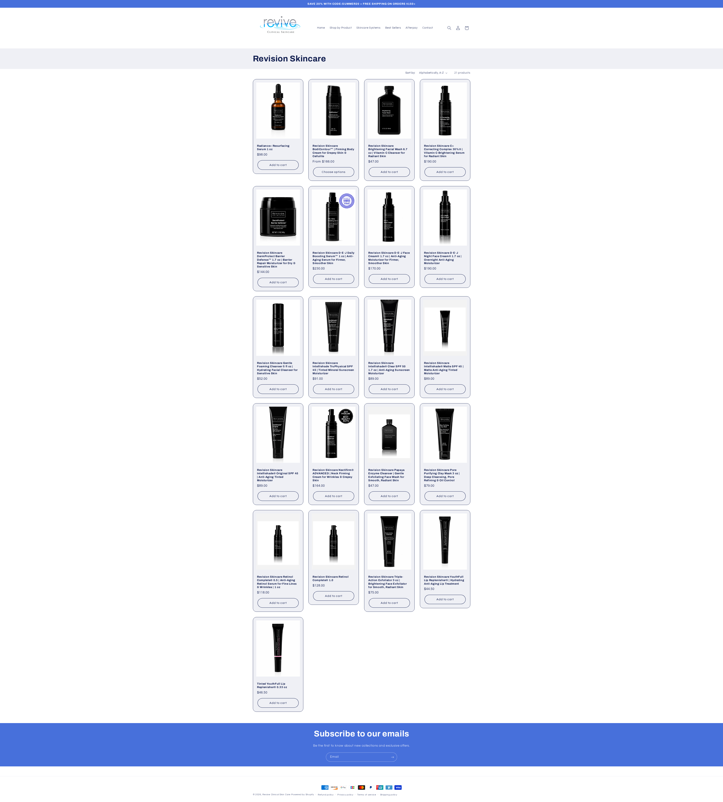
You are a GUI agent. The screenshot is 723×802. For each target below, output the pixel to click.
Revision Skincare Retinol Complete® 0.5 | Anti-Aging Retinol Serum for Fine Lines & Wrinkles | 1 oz (277, 582)
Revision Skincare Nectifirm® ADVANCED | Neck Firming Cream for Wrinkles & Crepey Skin (333, 475)
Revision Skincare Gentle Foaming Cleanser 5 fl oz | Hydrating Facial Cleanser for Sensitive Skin (277, 368)
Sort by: (410, 72)
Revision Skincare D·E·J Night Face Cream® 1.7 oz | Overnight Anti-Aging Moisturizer (443, 257)
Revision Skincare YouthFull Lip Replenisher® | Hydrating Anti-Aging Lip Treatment (444, 580)
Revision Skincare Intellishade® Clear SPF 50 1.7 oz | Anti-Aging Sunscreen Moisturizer (389, 368)
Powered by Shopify (302, 795)
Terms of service (366, 795)
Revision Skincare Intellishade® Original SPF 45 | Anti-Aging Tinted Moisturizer (277, 475)
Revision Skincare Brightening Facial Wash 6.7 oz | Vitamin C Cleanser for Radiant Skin (388, 151)
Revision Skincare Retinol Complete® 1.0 (331, 578)
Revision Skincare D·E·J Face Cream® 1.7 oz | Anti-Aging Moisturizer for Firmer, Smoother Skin (389, 257)
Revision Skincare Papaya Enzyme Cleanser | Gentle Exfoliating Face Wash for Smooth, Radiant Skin (386, 475)
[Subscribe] (392, 757)
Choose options (333, 171)
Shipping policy (388, 795)
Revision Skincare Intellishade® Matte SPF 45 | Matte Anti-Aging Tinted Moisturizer (444, 368)
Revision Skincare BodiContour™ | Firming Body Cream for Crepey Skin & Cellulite (333, 151)
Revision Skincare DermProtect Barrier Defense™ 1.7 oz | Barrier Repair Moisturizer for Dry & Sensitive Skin (276, 259)
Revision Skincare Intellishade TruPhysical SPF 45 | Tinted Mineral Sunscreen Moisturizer (333, 368)
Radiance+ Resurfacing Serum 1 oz (273, 147)
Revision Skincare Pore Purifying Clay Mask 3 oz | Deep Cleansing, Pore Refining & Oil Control (442, 475)
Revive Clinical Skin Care (276, 795)
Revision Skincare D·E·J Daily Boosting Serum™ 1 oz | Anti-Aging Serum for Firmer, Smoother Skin (334, 257)
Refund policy (326, 795)
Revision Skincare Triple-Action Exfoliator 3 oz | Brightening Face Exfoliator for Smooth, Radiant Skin (387, 582)
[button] (449, 28)
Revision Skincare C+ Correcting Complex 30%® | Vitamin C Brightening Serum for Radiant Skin (444, 151)
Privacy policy (345, 795)
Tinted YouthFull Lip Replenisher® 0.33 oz (272, 685)
